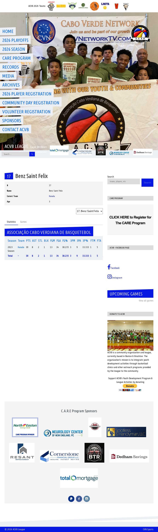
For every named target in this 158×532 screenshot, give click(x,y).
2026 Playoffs (15, 40)
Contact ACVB (15, 129)
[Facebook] (79, 499)
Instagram (117, 277)
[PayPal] (71, 499)
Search (110, 176)
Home (7, 31)
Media (8, 76)
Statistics (11, 221)
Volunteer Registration (26, 111)
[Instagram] (87, 499)
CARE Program (16, 58)
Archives (11, 84)
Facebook (115, 268)
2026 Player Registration (26, 93)
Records (10, 67)
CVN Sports (148, 529)
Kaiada (52, 196)
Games (23, 221)
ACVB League (16, 146)
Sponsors (11, 120)
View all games (146, 300)
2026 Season (13, 49)
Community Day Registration (30, 102)
